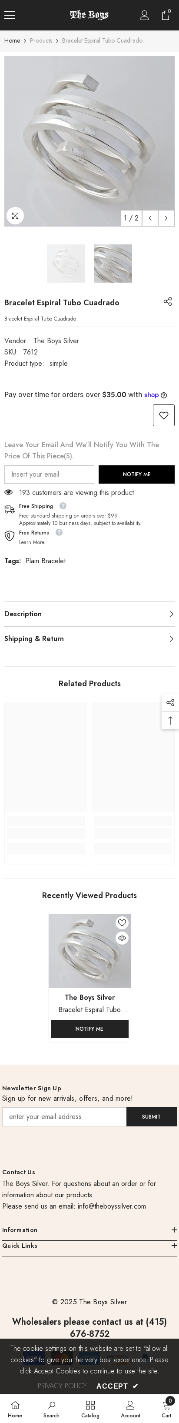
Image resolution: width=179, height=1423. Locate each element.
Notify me (89, 1029)
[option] (89, 141)
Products (41, 40)
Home (12, 40)
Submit (151, 1117)
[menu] (9, 15)
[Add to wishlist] (122, 922)
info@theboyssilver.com (111, 1206)
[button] (150, 218)
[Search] (34, 15)
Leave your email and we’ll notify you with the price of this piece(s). (81, 450)
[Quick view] (122, 938)
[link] (164, 415)
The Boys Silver (56, 341)
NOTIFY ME (137, 474)
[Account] (144, 15)
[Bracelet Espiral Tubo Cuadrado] (90, 951)
